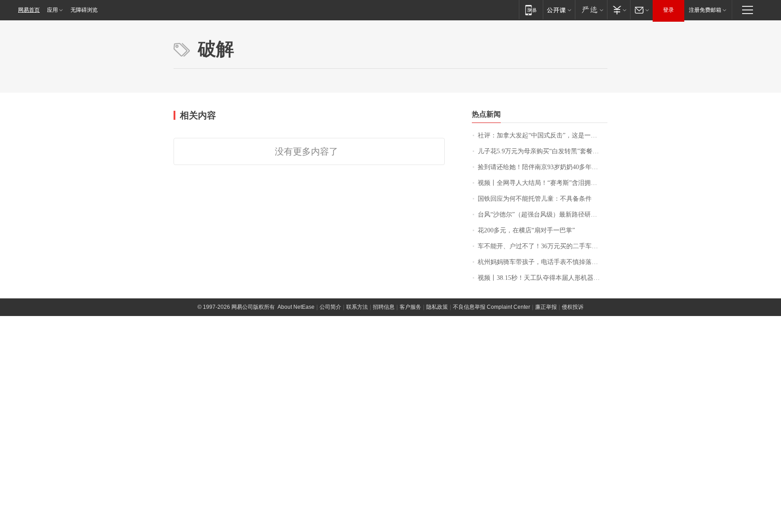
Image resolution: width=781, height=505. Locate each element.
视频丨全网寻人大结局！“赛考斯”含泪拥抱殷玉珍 (542, 182)
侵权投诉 (572, 307)
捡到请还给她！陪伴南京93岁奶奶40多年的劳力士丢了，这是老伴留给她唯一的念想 (542, 167)
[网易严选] (591, 9)
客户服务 (410, 307)
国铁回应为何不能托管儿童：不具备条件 (535, 198)
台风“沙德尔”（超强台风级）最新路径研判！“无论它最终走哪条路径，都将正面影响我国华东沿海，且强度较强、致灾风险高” (542, 214)
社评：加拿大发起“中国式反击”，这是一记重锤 (542, 135)
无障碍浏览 (84, 10)
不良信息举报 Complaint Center (491, 307)
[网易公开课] (559, 9)
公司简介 (330, 307)
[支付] (618, 9)
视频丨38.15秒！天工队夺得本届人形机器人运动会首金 (542, 277)
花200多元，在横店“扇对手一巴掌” (526, 230)
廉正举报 (546, 307)
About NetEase (296, 307)
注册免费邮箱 (705, 10)
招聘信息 (384, 307)
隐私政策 (437, 307)
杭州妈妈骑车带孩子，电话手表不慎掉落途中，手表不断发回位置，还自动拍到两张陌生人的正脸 (542, 262)
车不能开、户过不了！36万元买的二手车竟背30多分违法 (542, 246)
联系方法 (357, 307)
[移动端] (531, 9)
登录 (668, 10)
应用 (52, 10)
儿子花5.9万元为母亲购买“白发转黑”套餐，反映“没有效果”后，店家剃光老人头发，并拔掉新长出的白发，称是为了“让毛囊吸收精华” (542, 151)
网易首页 (29, 10)
